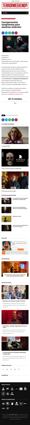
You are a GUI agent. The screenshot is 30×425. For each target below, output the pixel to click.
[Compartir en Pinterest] (16, 32)
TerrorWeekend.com (13, 414)
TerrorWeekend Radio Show (8, 18)
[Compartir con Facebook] (3, 32)
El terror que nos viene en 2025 (9, 191)
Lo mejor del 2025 (6, 146)
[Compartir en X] (6, 32)
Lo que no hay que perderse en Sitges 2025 (11, 168)
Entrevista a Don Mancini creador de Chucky (14, 301)
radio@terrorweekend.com (15, 94)
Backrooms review (17, 216)
